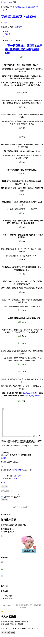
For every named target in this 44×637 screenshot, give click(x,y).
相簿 (7, 31)
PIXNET (9, 605)
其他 (16, 478)
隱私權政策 (37, 605)
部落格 (7, 34)
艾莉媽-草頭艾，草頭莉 (18, 16)
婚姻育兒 (18, 27)
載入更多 (4, 486)
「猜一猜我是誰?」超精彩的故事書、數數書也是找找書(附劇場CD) (23, 49)
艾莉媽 (3, 458)
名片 (7, 37)
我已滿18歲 (5, 633)
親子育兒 (17, 476)
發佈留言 (4, 499)
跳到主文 (4, 22)
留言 (19, 470)
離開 (12, 633)
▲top (3, 482)
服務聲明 (23, 607)
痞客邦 (14, 470)
